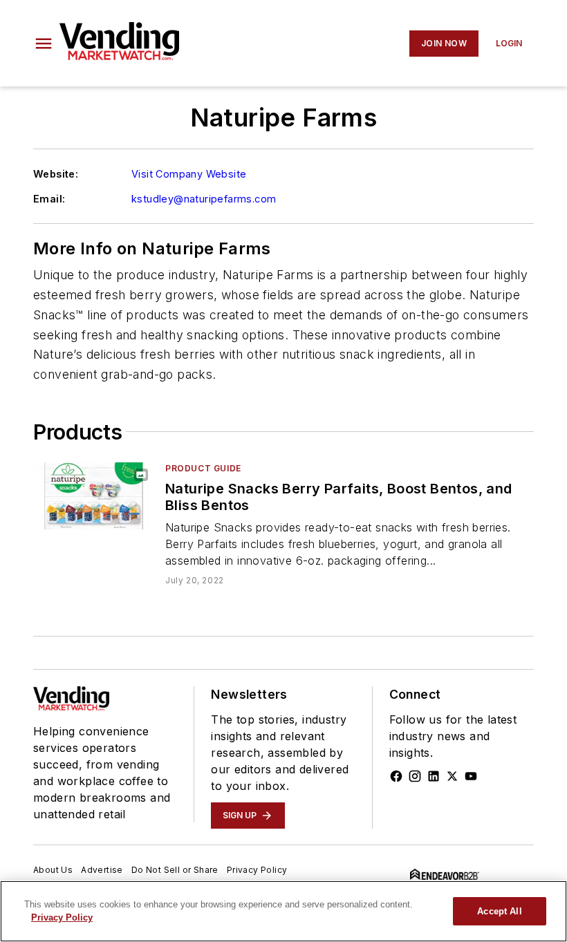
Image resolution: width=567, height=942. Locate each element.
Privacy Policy (257, 870)
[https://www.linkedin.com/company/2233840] (433, 776)
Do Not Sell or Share (175, 870)
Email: (49, 199)
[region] (283, 911)
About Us (53, 870)
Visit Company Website (188, 174)
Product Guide (203, 468)
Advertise (102, 870)
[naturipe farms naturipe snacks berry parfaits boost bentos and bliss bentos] (93, 495)
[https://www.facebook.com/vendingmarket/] (396, 776)
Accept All (499, 911)
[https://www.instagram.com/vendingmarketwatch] (415, 776)
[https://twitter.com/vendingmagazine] (452, 776)
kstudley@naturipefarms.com (203, 199)
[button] (43, 43)
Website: (55, 174)
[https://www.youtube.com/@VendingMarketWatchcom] (471, 776)
